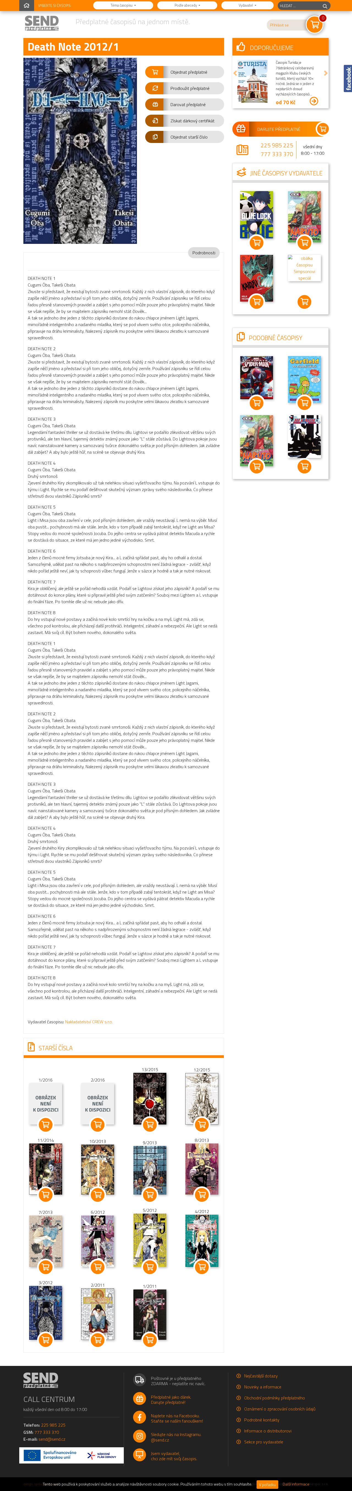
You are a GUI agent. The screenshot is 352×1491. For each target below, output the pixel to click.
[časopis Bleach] (304, 436)
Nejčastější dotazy (261, 1376)
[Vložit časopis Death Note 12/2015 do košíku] (202, 1125)
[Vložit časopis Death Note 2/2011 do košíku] (98, 1340)
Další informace (296, 1484)
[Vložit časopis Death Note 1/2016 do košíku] (46, 1125)
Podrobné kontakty (261, 1419)
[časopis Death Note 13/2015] (149, 1098)
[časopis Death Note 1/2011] (149, 1314)
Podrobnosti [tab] (204, 252)
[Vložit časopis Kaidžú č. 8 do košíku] (256, 302)
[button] (184, 72)
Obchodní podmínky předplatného (274, 1397)
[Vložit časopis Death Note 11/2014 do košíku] (46, 1195)
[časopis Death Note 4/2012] (201, 1240)
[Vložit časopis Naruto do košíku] (304, 243)
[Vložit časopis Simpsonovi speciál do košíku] (304, 302)
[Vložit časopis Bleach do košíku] (304, 466)
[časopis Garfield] (304, 379)
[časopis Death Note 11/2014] (45, 1168)
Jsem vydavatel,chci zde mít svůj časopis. (174, 1456)
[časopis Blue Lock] (256, 214)
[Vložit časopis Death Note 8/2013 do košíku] (202, 1195)
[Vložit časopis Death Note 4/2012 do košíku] (202, 1267)
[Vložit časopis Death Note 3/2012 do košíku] (46, 1340)
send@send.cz (51, 1439)
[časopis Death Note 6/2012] (97, 1240)
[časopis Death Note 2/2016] (97, 1103)
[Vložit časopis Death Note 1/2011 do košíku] (150, 1340)
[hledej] (325, 5)
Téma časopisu (122, 5)
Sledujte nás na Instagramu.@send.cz (176, 1437)
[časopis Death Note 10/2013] (97, 1169)
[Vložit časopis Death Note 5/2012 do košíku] (150, 1267)
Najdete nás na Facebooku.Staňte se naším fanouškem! (177, 1418)
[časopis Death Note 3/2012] (45, 1312)
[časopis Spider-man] (256, 377)
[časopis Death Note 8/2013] (201, 1168)
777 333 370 (277, 154)
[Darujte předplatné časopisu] (280, 129)
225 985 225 (277, 145)
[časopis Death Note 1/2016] (45, 1103)
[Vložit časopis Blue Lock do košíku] (256, 243)
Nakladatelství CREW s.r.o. (89, 1021)
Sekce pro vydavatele (263, 1441)
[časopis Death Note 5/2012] (149, 1239)
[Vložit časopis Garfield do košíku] (304, 403)
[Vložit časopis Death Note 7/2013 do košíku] (46, 1267)
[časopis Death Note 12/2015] (201, 1098)
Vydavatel (246, 5)
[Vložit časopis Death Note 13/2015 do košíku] (150, 1125)
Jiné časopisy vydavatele (286, 173)
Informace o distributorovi (268, 1430)
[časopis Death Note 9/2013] (149, 1169)
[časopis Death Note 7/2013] (45, 1240)
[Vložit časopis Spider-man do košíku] (256, 403)
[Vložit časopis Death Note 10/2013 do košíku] (98, 1195)
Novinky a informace (262, 1386)
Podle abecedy (186, 5)
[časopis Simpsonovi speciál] (304, 267)
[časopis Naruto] (304, 216)
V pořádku (267, 1484)
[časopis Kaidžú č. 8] (256, 277)
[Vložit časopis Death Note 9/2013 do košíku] (150, 1195)
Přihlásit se (279, 25)
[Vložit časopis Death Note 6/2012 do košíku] (98, 1267)
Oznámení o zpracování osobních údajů (279, 1408)
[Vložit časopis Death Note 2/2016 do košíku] (98, 1125)
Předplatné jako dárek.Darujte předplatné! (171, 1399)
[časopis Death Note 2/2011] (97, 1313)
